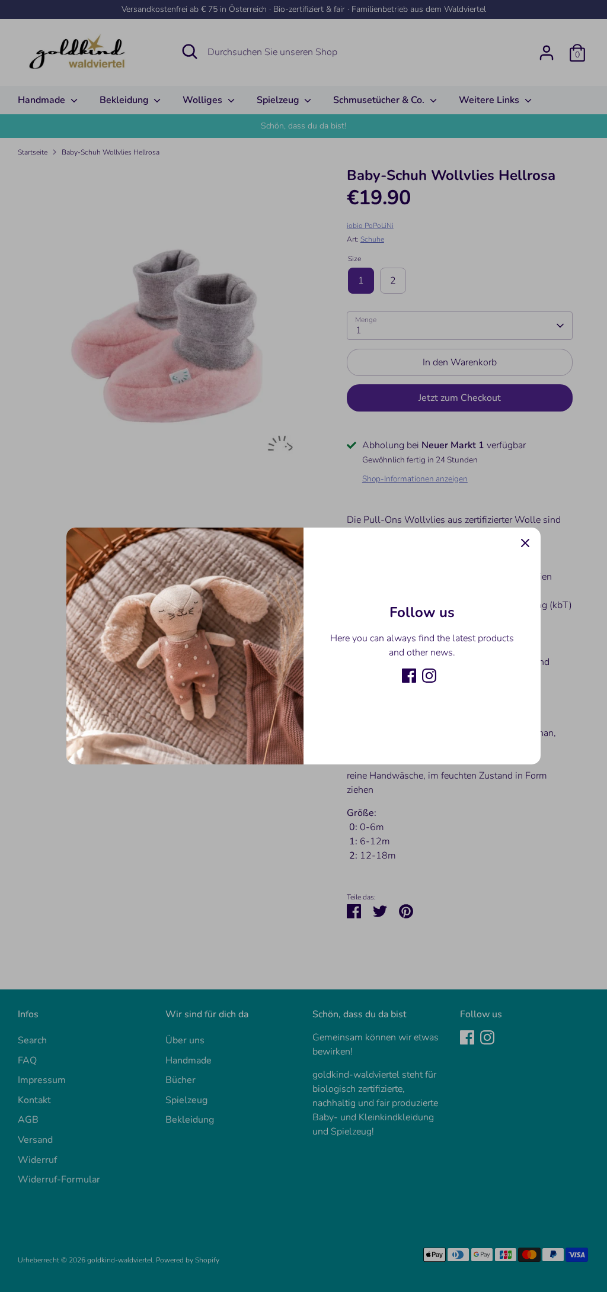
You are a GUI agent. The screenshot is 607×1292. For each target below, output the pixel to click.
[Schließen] (525, 543)
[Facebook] (409, 676)
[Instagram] (429, 676)
